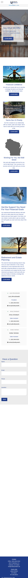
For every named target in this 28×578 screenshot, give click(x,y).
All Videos (14, 573)
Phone (3, 379)
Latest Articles (14, 571)
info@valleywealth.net (14, 566)
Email (2, 370)
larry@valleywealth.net (15, 305)
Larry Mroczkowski (14, 296)
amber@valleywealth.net (15, 342)
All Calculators (14, 574)
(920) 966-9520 (15, 303)
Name (3, 361)
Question (3, 387)
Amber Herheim (14, 333)
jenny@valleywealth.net (15, 324)
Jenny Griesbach (14, 315)
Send (4, 399)
